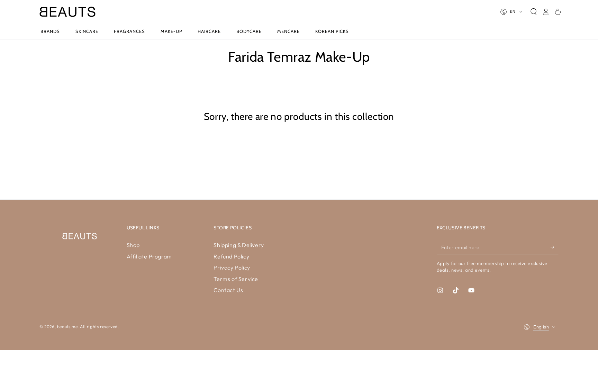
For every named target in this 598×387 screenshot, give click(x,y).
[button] (533, 11)
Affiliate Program (149, 256)
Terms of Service (236, 278)
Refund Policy (231, 256)
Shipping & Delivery (239, 244)
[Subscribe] (555, 247)
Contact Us (228, 290)
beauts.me (67, 326)
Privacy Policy (232, 267)
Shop (133, 244)
